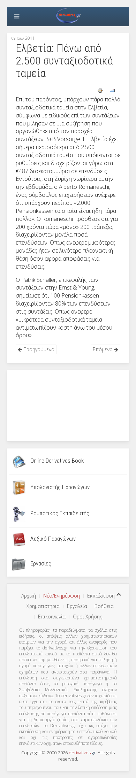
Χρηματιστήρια (43, 606)
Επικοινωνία (52, 616)
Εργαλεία (77, 606)
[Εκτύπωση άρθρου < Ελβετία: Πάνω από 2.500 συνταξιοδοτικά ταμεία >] (100, 90)
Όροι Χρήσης (87, 616)
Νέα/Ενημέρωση (61, 595)
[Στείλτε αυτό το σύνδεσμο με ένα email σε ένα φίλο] (112, 90)
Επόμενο (103, 349)
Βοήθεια (104, 606)
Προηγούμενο (38, 349)
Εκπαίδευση (101, 595)
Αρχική (28, 595)
